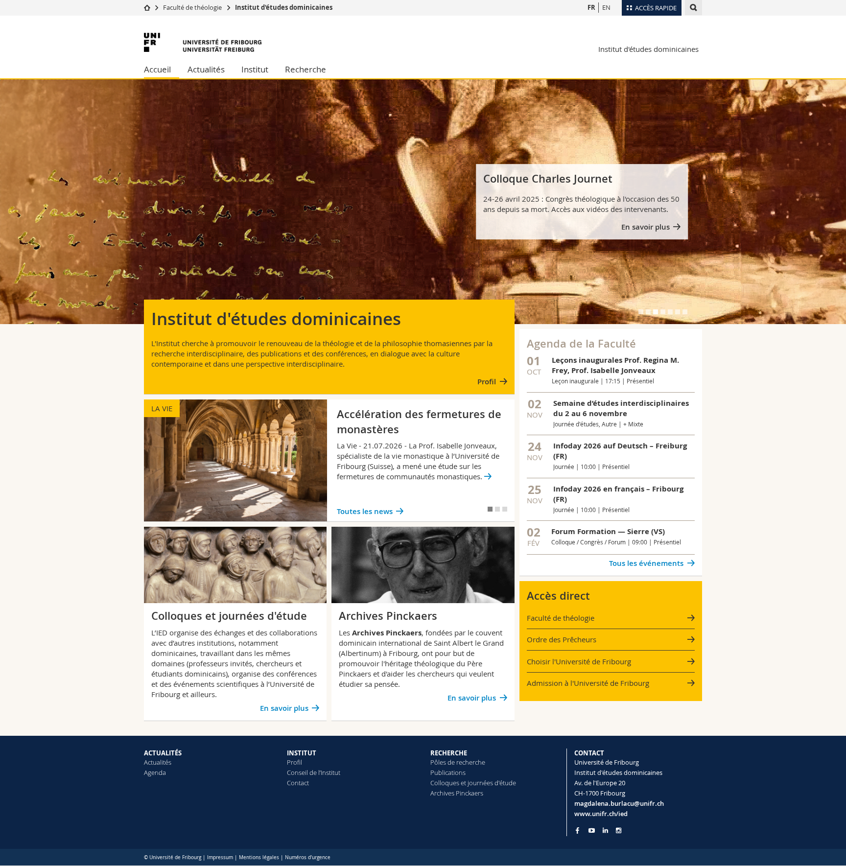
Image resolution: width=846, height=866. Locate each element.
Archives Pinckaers (456, 793)
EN (606, 7)
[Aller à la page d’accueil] (147, 7)
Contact (298, 782)
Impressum (220, 857)
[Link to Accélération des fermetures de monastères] (329, 460)
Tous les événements (646, 563)
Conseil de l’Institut (313, 772)
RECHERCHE (448, 753)
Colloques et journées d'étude (473, 782)
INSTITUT (301, 753)
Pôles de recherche (457, 762)
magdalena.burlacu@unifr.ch (619, 803)
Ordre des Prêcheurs (561, 639)
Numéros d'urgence (307, 857)
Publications (448, 772)
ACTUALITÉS (163, 753)
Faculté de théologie (192, 7)
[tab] (640, 311)
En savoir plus (645, 227)
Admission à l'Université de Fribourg (588, 683)
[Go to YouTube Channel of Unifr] (591, 830)
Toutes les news (365, 511)
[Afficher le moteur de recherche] (693, 7)
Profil (486, 381)
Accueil (157, 69)
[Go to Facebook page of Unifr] (577, 830)
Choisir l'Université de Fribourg (579, 661)
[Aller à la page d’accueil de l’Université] (202, 42)
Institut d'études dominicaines (283, 7)
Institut (254, 69)
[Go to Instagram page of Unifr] (618, 830)
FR (591, 7)
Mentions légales (259, 857)
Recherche (305, 69)
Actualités (206, 69)
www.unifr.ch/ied (601, 813)
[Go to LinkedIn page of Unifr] (605, 830)
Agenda (155, 772)
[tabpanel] (423, 201)
